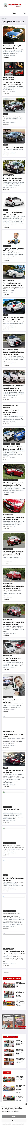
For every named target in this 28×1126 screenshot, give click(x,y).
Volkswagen (6, 407)
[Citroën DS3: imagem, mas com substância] (14, 867)
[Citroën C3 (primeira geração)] (14, 136)
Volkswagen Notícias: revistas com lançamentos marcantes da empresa (20, 1088)
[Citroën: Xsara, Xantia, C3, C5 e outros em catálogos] (14, 34)
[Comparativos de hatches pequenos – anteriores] (14, 903)
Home (3, 18)
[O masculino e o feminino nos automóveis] (14, 685)
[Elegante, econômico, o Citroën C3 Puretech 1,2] (14, 238)
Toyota (18, 444)
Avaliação (6, 175)
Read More (6, 57)
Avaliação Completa (8, 349)
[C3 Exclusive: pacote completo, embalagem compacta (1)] (14, 611)
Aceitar (14, 1116)
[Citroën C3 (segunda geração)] (14, 105)
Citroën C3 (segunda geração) (13, 117)
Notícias (5, 209)
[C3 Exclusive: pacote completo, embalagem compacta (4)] (14, 506)
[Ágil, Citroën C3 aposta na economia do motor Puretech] (14, 272)
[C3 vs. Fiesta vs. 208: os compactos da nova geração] (14, 377)
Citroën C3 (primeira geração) (13, 147)
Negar (14, 1121)
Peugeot (22, 385)
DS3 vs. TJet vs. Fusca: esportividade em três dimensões (10, 412)
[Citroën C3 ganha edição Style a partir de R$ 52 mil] (14, 201)
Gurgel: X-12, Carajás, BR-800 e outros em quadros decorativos (20, 1060)
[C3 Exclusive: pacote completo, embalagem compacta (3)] (14, 540)
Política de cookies (7, 1124)
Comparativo (12, 385)
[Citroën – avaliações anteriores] (14, 940)
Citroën (5, 114)
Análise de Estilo (7, 655)
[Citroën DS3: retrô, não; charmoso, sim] (14, 798)
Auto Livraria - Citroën (9, 43)
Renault (13, 444)
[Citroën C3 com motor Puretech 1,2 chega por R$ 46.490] (14, 306)
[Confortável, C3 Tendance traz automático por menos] (14, 341)
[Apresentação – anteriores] (14, 834)
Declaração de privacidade (18, 1124)
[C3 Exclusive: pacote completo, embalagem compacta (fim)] (14, 471)
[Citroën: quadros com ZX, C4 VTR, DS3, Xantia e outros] (14, 69)
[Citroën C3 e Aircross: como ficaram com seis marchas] (14, 167)
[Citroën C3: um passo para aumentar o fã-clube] (14, 647)
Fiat (17, 405)
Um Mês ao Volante (13, 480)
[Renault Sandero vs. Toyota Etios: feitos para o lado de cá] (14, 435)
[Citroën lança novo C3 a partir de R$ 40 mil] (14, 759)
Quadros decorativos (9, 79)
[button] (25, 1104)
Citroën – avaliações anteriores (13, 951)
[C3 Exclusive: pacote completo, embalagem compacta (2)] (14, 575)
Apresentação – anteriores (12, 846)
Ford (17, 385)
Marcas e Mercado (8, 697)
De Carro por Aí (7, 246)
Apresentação (7, 843)
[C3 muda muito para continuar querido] (14, 723)
